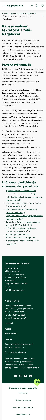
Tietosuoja (23, 393)
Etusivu (5, 13)
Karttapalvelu (11, 333)
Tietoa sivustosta (23, 400)
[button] (37, 6)
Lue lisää (9, 323)
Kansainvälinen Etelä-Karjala (23, 13)
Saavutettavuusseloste (23, 407)
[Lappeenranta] (15, 6)
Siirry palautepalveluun (15, 352)
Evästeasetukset (23, 414)
